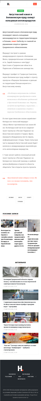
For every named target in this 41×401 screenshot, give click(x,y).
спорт (29, 197)
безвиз (11, 197)
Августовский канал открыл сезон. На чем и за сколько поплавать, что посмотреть (22, 180)
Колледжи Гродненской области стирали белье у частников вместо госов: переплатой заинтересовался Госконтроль (20, 282)
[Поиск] (28, 4)
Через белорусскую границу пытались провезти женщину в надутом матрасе (17, 326)
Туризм (20, 11)
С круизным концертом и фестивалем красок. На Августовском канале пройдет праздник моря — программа (20, 304)
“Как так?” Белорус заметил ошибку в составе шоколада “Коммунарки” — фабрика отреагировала (20, 348)
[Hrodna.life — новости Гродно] (8, 4)
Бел (35, 4)
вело (20, 197)
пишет (14, 41)
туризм (20, 201)
